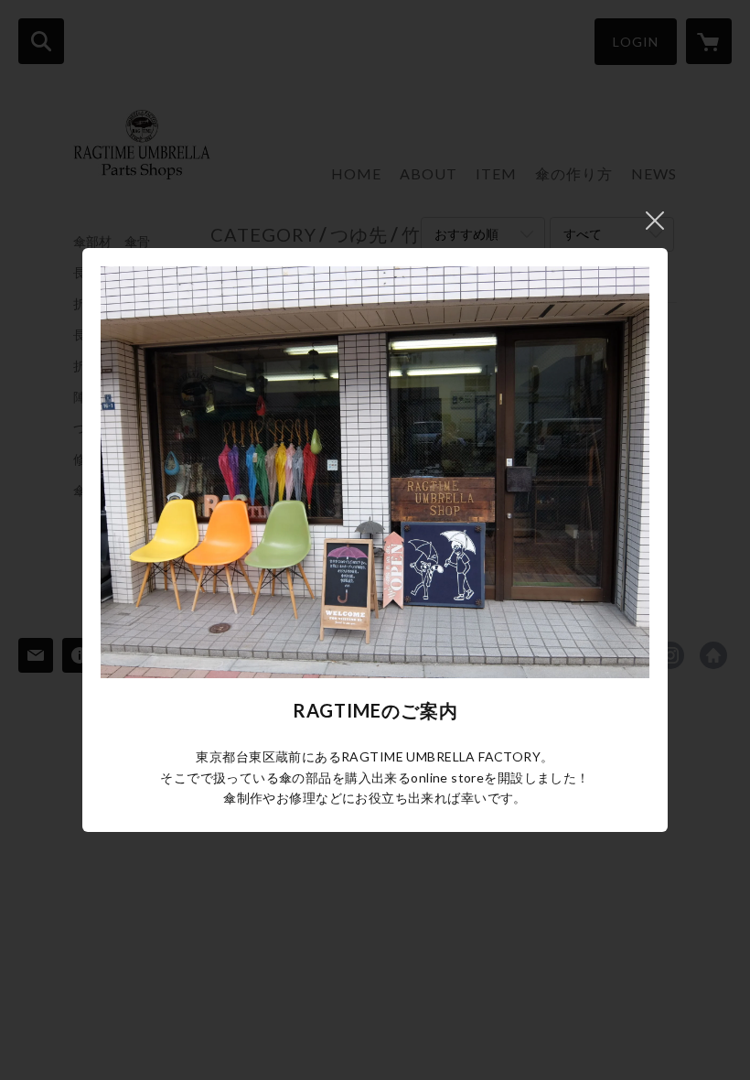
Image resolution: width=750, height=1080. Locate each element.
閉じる (655, 220)
